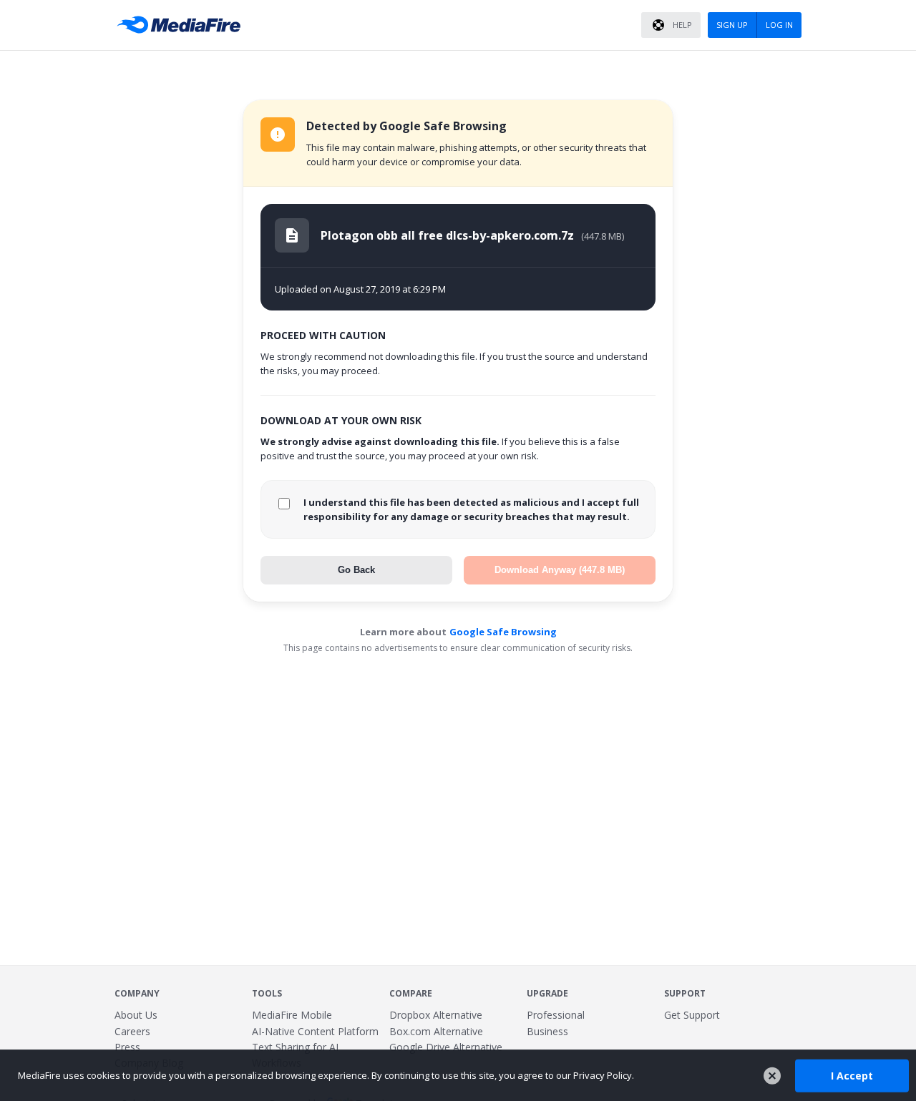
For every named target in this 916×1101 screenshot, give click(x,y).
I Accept (852, 1075)
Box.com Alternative (436, 1031)
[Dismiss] (772, 1076)
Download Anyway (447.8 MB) (559, 569)
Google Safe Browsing (503, 631)
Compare (410, 993)
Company (137, 993)
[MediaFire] (182, 25)
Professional (556, 1015)
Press (127, 1047)
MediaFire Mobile (292, 1015)
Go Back (356, 569)
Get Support (692, 1015)
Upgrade (547, 993)
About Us (135, 1015)
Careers (132, 1031)
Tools (267, 993)
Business (547, 1031)
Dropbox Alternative (435, 1015)
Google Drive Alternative (445, 1047)
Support (685, 993)
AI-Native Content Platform (315, 1031)
